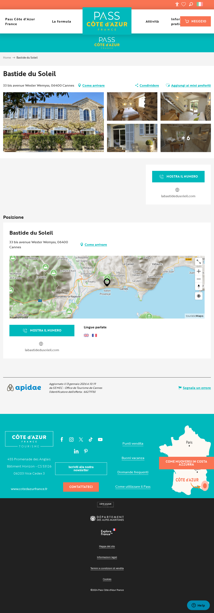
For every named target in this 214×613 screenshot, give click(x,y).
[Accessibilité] (177, 4)
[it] (200, 4)
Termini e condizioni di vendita (107, 568)
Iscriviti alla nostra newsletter (81, 468)
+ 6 (185, 137)
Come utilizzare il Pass (132, 486)
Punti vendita (132, 443)
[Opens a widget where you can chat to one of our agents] (198, 605)
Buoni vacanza (133, 458)
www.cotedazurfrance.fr (29, 488)
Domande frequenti (132, 472)
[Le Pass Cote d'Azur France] (107, 21)
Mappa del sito (107, 546)
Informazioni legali (107, 557)
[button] (191, 4)
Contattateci (81, 487)
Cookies (107, 579)
